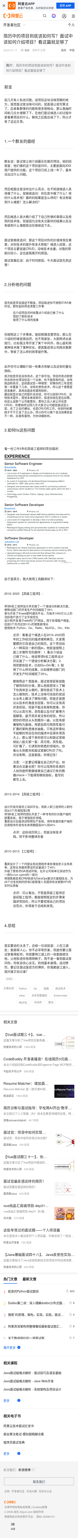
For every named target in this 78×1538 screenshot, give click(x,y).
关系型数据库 (39, 995)
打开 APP (65, 6)
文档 (7, 1491)
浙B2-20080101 (45, 1516)
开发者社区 (17, 1491)
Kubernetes (60, 995)
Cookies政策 (39, 1507)
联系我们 (39, 1481)
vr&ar (22, 995)
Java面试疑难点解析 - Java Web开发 (28, 1381)
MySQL (23, 1002)
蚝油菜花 (8, 1096)
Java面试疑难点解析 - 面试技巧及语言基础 (32, 1373)
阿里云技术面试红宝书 (18, 1426)
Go (35, 988)
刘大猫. (7, 1218)
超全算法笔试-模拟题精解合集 (23, 1434)
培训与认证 (45, 1491)
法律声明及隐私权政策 (17, 1507)
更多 (6, 1400)
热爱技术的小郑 (12, 1047)
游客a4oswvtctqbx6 (14, 1120)
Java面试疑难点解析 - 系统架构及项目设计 (32, 1389)
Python (23, 988)
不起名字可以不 (12, 1071)
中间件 (38, 1002)
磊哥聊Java (10, 1144)
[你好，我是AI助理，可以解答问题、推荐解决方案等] (53, 15)
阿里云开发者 (11, 1242)
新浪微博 (24, 1469)
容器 (46, 988)
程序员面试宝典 (14, 1442)
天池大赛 (31, 1491)
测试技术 (60, 988)
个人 (71, 24)
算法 (51, 1002)
